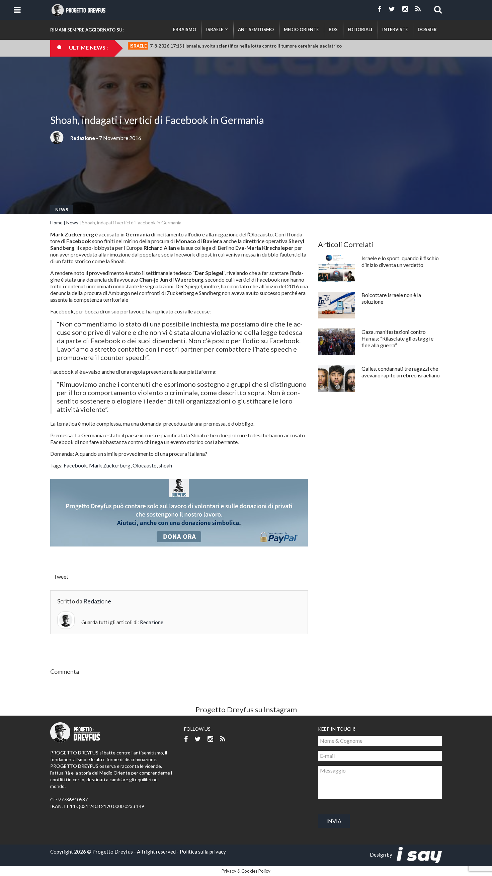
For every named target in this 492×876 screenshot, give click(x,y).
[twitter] (392, 9)
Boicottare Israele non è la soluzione (391, 298)
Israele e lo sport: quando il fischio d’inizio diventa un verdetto (400, 261)
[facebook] (379, 9)
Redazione (82, 138)
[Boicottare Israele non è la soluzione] (336, 305)
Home (56, 222)
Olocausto (145, 465)
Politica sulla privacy (203, 852)
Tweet (61, 576)
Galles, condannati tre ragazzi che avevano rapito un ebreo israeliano (400, 371)
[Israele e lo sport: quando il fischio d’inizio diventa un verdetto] (336, 268)
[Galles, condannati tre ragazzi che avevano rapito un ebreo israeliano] (336, 378)
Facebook (75, 465)
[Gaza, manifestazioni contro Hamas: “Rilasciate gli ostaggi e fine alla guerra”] (336, 341)
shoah (165, 465)
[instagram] (405, 9)
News (61, 209)
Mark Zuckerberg (110, 465)
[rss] (418, 9)
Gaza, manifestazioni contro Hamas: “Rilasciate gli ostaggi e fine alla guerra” (397, 338)
